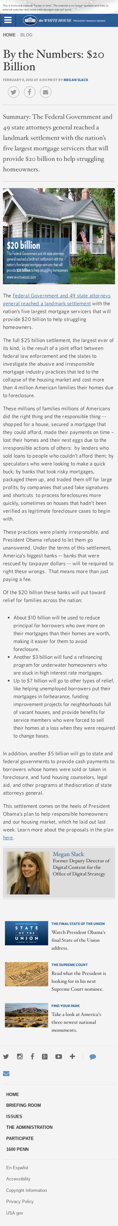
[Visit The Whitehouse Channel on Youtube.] (58, 1056)
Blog (26, 34)
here (8, 837)
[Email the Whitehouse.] (6, 1073)
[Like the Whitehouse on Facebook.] (32, 1056)
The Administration (29, 1127)
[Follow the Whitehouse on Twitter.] (6, 1056)
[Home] (64, 24)
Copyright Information (26, 1190)
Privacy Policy (20, 1201)
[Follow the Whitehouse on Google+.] (45, 1056)
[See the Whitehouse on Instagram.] (20, 1056)
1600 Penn (17, 1149)
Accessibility (18, 1178)
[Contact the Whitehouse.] (89, 1056)
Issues (14, 1116)
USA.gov (14, 1213)
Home (9, 34)
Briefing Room (23, 1105)
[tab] (8, 20)
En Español (17, 1167)
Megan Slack (76, 79)
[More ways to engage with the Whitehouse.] (72, 1056)
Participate (20, 1138)
